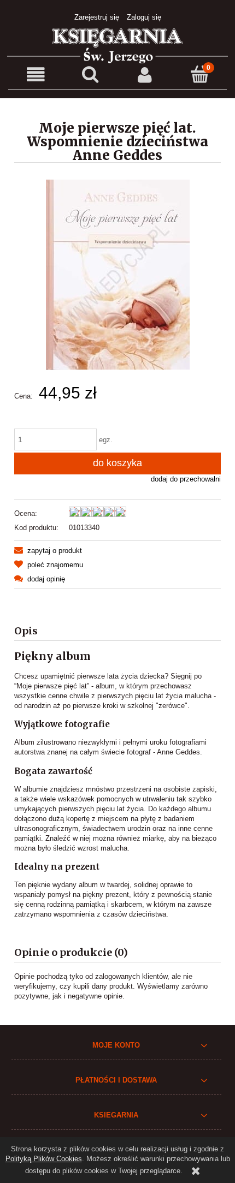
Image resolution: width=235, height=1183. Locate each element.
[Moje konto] (145, 75)
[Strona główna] (117, 45)
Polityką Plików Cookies (43, 1159)
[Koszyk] (199, 74)
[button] (35, 75)
